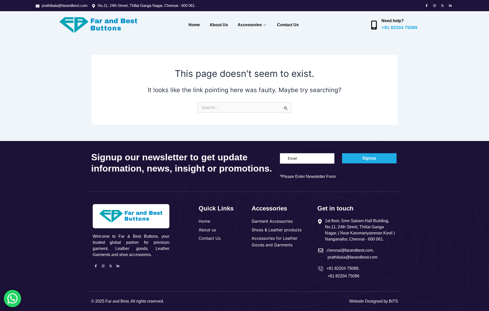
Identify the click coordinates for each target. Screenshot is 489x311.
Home (194, 25)
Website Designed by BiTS (373, 301)
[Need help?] (374, 25)
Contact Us (288, 25)
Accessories (250, 25)
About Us (219, 25)
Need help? (393, 21)
